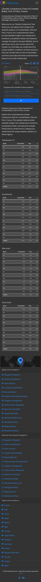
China (6, 514)
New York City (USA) (12, 409)
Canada (7, 557)
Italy (6, 527)
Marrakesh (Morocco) (13, 418)
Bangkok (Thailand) (12, 375)
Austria (7, 561)
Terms (21, 573)
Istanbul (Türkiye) (11, 413)
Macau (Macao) (10, 392)
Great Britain (9, 535)
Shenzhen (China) (11, 431)
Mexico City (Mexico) (12, 379)
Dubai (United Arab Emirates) (16, 396)
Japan (6, 565)
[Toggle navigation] (37, 3)
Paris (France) (9, 383)
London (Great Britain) (13, 388)
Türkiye (7, 531)
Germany (8, 544)
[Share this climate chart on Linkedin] (37, 63)
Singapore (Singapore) (13, 400)
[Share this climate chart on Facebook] (31, 63)
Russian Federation (12, 553)
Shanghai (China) (11, 422)
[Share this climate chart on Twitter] (34, 63)
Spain (6, 518)
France (7, 505)
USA (6, 510)
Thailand (7, 540)
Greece (7, 548)
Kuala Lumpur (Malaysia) (14, 405)
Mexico (7, 522)
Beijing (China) (10, 426)
